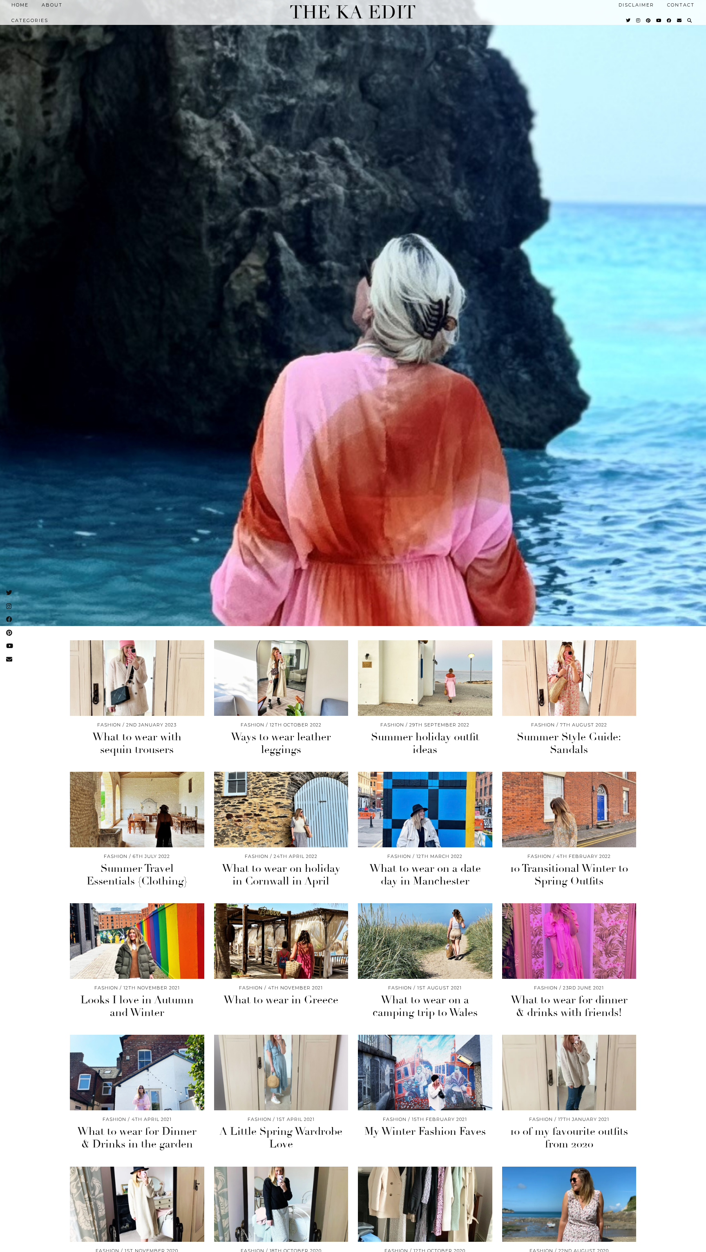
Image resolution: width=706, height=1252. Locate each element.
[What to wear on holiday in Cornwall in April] (281, 809)
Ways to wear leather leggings (281, 743)
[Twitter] (628, 20)
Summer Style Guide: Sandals (569, 743)
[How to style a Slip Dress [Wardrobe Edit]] (281, 1204)
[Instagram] (638, 20)
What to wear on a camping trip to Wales (425, 1006)
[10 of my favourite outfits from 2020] (569, 1072)
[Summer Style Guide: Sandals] (569, 678)
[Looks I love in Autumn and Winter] (137, 941)
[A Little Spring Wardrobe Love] (281, 1072)
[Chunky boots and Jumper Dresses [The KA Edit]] (137, 1204)
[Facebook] (669, 20)
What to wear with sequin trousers (136, 743)
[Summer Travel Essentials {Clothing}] (137, 809)
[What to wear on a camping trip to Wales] (425, 941)
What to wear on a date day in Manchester (425, 875)
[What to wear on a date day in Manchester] (425, 809)
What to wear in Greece (280, 1000)
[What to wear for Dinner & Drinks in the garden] (137, 1072)
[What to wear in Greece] (281, 941)
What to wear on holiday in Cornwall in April (281, 875)
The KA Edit (353, 12)
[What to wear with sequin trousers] (137, 678)
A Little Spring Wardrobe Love (280, 1138)
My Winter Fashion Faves (425, 1131)
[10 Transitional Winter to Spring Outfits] (569, 809)
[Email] (679, 20)
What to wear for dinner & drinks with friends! (569, 1006)
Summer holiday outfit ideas (425, 743)
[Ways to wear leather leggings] (281, 678)
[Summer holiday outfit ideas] (425, 678)
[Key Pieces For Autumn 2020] (425, 1204)
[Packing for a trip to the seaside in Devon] (569, 1204)
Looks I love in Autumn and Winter (137, 1006)
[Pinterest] (648, 20)
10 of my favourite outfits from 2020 (569, 1138)
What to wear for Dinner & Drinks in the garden (137, 1138)
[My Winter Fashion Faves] (425, 1072)
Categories (29, 20)
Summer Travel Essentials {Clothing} (137, 875)
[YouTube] (659, 20)
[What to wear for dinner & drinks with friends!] (569, 941)
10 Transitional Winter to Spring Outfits (569, 875)
